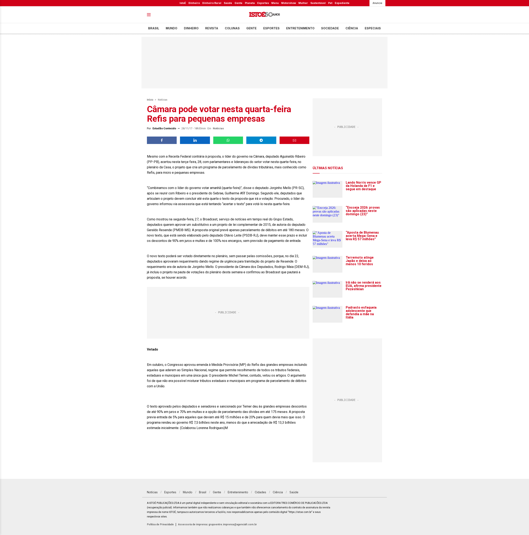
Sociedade (330, 28)
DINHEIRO (191, 28)
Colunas (232, 28)
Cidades (260, 492)
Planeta (250, 3)
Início (150, 99)
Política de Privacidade (160, 524)
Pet (330, 3)
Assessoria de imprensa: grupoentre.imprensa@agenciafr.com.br (217, 524)
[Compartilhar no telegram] (261, 140)
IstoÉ (183, 3)
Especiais (373, 28)
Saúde (228, 3)
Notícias (162, 99)
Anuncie (377, 3)
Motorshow (288, 3)
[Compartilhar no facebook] (162, 140)
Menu (275, 3)
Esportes (263, 3)
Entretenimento (300, 28)
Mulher (303, 3)
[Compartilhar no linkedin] (195, 140)
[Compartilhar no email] (294, 140)
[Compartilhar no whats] (228, 140)
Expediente (342, 3)
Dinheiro (194, 3)
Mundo (171, 28)
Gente (238, 3)
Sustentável (318, 3)
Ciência (352, 28)
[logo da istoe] (264, 15)
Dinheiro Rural (211, 3)
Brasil (153, 28)
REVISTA (211, 28)
